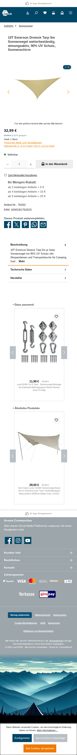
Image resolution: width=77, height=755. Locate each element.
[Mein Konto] (53, 13)
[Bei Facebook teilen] (7, 224)
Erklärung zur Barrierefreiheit (38, 631)
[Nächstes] (68, 92)
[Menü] (70, 13)
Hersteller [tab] (16, 278)
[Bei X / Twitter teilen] (16, 224)
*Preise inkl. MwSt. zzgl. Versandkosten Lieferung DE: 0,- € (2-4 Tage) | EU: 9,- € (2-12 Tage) (29, 144)
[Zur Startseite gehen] (7, 13)
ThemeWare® (65, 647)
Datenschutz (60, 615)
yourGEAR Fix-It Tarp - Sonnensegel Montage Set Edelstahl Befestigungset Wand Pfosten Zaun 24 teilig (39, 387)
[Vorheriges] (9, 92)
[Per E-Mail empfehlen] (43, 224)
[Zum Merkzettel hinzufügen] (56, 317)
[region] (38, 94)
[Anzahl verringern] (7, 164)
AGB (42, 623)
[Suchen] (36, 13)
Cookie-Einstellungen (26, 623)
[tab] (38, 253)
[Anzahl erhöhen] (30, 164)
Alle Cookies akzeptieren (40, 748)
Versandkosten (56, 640)
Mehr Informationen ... (47, 730)
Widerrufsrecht (42, 615)
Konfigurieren (22, 738)
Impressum (54, 623)
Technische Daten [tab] (21, 269)
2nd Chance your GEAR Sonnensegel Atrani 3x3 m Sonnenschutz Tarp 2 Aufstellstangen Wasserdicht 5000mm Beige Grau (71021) (39, 491)
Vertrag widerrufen (19, 615)
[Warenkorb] (62, 13)
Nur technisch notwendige (50, 738)
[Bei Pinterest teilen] (25, 224)
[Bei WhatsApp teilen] (34, 224)
